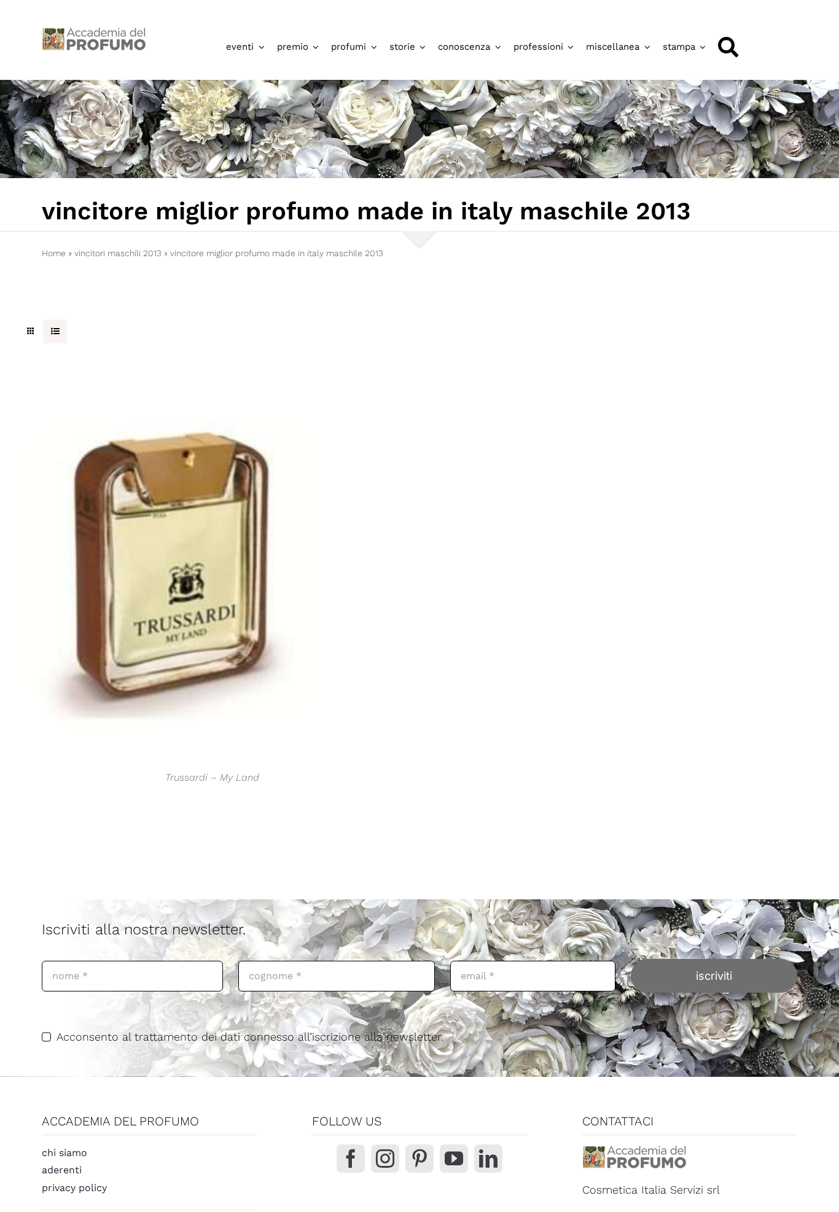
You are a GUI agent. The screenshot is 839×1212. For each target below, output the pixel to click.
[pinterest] (419, 1158)
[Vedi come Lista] (55, 331)
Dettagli (172, 568)
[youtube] (454, 1158)
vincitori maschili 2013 (118, 253)
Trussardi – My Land (212, 777)
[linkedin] (488, 1158)
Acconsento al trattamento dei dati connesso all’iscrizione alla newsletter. (250, 1036)
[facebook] (351, 1158)
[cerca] (728, 47)
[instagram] (385, 1158)
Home (54, 253)
